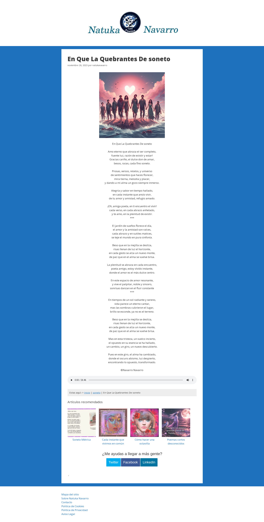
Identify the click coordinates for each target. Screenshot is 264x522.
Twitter (113, 462)
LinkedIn (149, 462)
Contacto (66, 502)
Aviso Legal (68, 514)
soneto (97, 392)
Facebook (130, 462)
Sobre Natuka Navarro (75, 498)
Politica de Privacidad (74, 510)
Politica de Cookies (72, 506)
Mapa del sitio (70, 494)
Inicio (87, 392)
